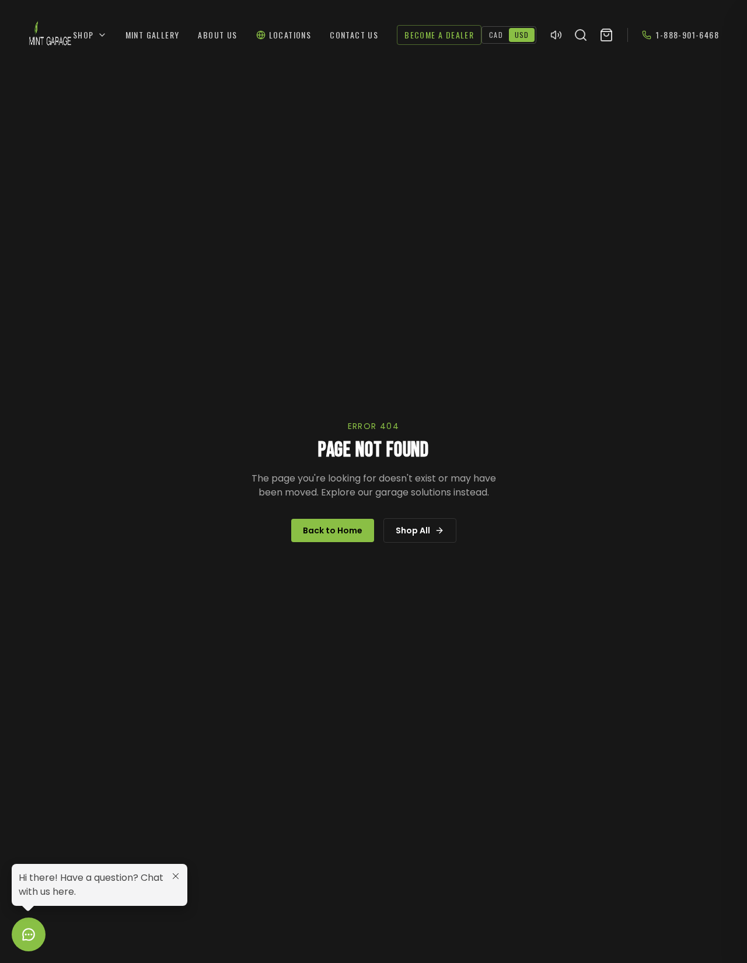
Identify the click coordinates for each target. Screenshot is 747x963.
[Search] (581, 35)
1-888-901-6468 (687, 35)
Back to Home (332, 530)
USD (522, 35)
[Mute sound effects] (556, 35)
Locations (290, 35)
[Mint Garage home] (50, 35)
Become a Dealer (439, 35)
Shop (83, 35)
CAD (496, 35)
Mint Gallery (152, 35)
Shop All (413, 530)
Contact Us (354, 35)
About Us (217, 35)
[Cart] (606, 35)
